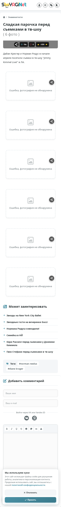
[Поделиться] (16, 44)
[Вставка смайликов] (26, 428)
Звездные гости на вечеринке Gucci (27, 322)
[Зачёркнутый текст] (21, 428)
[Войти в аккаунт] (39, 5)
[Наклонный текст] (11, 428)
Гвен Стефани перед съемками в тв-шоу (30, 351)
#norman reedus (28, 363)
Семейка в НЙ (15, 335)
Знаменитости (15, 17)
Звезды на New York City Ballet (24, 315)
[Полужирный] (6, 428)
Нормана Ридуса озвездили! (23, 328)
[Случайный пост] (51, 5)
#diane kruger (15, 368)
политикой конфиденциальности (28, 485)
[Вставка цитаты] (36, 428)
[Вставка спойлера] (41, 428)
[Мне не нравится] (46, 44)
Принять (32, 500)
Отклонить (31, 492)
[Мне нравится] (38, 44)
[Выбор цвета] (31, 428)
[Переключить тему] (57, 5)
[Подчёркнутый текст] (16, 428)
